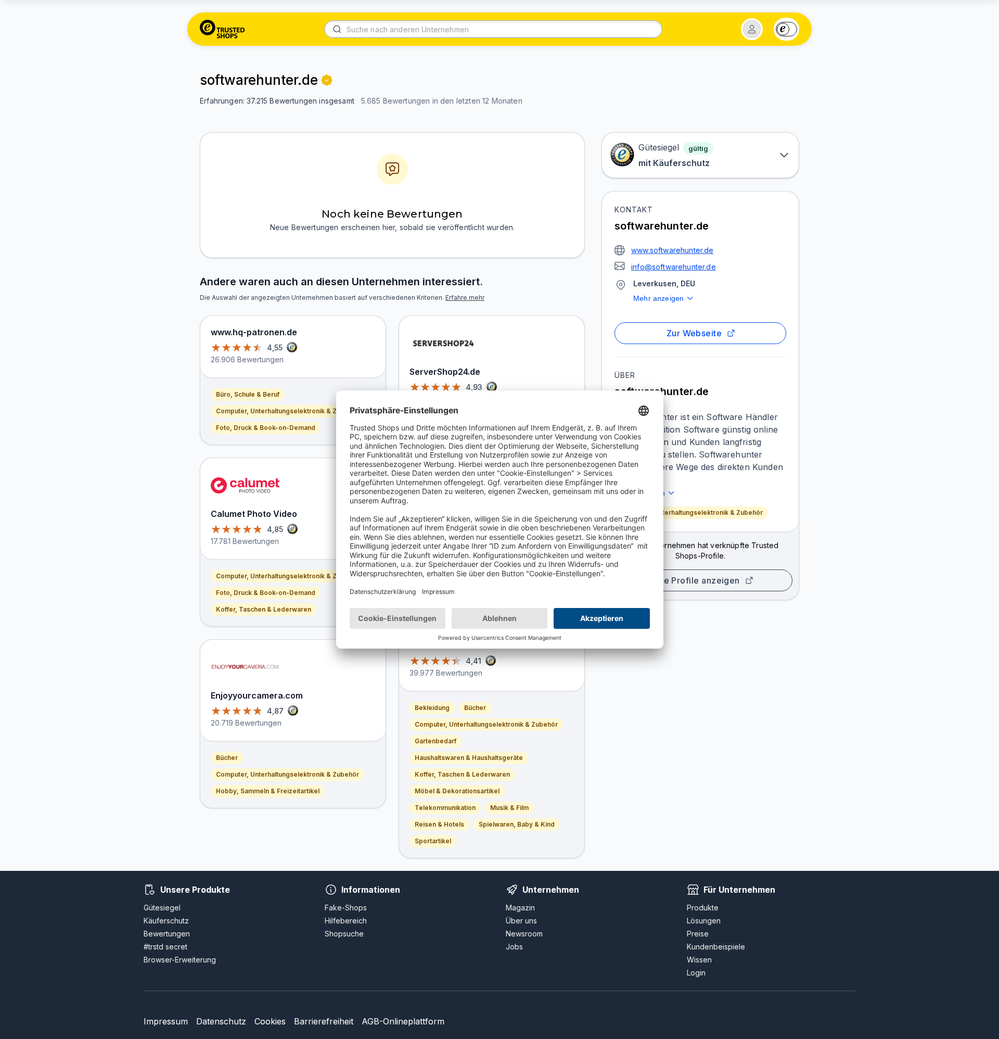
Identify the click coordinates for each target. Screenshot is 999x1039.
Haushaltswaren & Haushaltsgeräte (469, 758)
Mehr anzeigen (658, 298)
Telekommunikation (445, 808)
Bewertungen (167, 933)
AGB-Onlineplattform (403, 1021)
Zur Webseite (694, 333)
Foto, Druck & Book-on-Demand (265, 428)
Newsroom (524, 933)
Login (696, 972)
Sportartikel (433, 841)
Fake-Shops (346, 907)
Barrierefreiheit (323, 1021)
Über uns (521, 920)
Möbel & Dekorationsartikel (457, 791)
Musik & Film (509, 808)
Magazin (520, 907)
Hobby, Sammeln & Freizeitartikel (267, 791)
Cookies (270, 1021)
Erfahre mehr (464, 297)
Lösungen (704, 920)
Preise (698, 933)
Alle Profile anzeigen (696, 580)
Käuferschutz (166, 920)
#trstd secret (165, 946)
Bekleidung (432, 708)
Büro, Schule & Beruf (247, 394)
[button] (752, 29)
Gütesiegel (162, 907)
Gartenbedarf (435, 741)
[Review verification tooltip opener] (327, 80)
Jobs (514, 946)
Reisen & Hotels (439, 824)
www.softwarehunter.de (672, 250)
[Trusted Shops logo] (222, 29)
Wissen (699, 959)
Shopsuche (344, 933)
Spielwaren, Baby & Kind (517, 824)
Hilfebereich (346, 920)
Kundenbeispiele (716, 946)
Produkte (703, 907)
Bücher (227, 758)
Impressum (166, 1021)
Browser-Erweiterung (180, 959)
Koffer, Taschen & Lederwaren (263, 609)
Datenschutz (221, 1021)
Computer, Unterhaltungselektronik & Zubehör (691, 512)
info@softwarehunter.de (673, 266)
